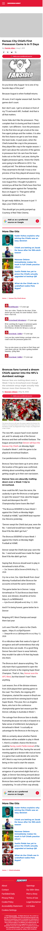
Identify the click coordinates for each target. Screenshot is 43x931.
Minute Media (13, 916)
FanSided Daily (8, 894)
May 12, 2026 (32, 602)
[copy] (15, 52)
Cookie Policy (7, 902)
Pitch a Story (31, 894)
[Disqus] (22, 330)
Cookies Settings (9, 910)
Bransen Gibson (11, 392)
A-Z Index (30, 906)
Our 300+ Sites (32, 890)
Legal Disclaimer (33, 902)
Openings (30, 885)
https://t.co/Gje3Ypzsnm (19, 630)
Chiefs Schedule (14, 870)
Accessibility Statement (12, 906)
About (4, 885)
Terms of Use (32, 898)
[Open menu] (3, 3)
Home (4, 298)
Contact (5, 890)
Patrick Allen (10, 48)
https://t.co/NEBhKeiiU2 (12, 599)
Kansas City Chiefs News (17, 298)
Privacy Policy (8, 898)
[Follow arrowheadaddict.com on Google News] (37, 221)
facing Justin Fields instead (22, 746)
